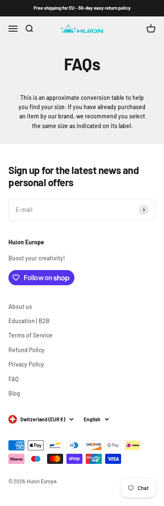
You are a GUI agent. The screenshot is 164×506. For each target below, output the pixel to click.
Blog (14, 393)
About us (20, 306)
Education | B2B (29, 320)
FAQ (13, 379)
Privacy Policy (26, 364)
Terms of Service (30, 335)
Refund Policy (26, 349)
